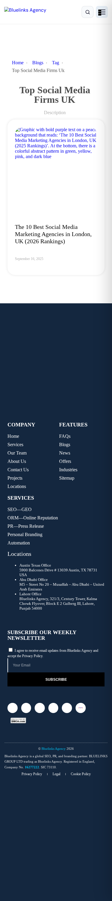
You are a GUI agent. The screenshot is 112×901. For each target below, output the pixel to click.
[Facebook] (53, 708)
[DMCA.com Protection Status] (18, 720)
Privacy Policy (32, 656)
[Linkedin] (40, 708)
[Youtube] (67, 708)
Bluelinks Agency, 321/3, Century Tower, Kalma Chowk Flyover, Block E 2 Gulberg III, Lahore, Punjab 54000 (58, 603)
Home (18, 62)
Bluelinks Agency (54, 748)
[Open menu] (102, 12)
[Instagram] (12, 708)
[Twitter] (26, 708)
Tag (55, 62)
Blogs (37, 62)
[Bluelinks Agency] (30, 12)
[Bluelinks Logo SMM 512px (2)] (81, 708)
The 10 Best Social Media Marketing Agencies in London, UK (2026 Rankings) (53, 234)
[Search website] (87, 12)
